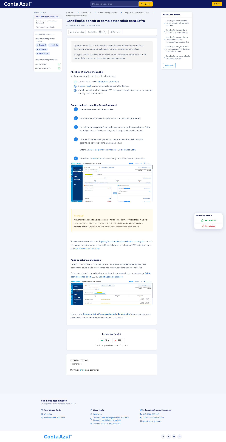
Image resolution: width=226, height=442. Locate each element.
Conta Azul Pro (86, 13)
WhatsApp (48, 414)
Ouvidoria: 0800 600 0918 (153, 418)
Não (120, 340)
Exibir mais (169, 65)
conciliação (95, 158)
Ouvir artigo (117, 32)
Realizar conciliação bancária (108, 13)
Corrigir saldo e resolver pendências (136, 13)
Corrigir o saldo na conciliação (76, 16)
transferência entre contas (87, 248)
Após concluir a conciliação (45, 27)
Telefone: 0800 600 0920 (54, 418)
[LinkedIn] (168, 436)
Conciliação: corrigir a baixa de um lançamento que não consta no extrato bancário (178, 49)
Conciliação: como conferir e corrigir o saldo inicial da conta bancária (177, 23)
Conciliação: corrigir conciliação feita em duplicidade (178, 57)
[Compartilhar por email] (100, 32)
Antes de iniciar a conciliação (47, 17)
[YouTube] (174, 436)
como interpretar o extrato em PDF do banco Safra (112, 150)
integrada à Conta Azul (108, 81)
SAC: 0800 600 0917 (151, 414)
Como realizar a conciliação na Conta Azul (46, 22)
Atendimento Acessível (152, 421)
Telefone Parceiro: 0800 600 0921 (107, 423)
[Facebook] (163, 436)
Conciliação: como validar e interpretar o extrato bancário (177, 31)
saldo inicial (85, 86)
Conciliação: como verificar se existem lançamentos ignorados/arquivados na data (177, 39)
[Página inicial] (18, 4)
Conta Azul (70, 13)
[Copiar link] (104, 32)
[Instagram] (179, 436)
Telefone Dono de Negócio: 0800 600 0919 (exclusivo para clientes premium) (111, 419)
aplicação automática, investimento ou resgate (122, 241)
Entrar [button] (217, 4)
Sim (107, 340)
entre (82, 370)
